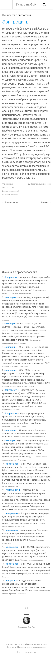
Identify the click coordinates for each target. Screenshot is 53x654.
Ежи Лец (13, 644)
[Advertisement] (26, 235)
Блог (7, 644)
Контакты (11, 647)
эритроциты (10, 297)
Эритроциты (10, 277)
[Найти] (44, 4)
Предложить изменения (40, 184)
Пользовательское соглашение (31, 647)
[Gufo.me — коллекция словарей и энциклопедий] (5, 4)
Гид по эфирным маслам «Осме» (33, 644)
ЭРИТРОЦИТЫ (11, 390)
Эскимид (44, 202)
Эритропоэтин (11, 202)
